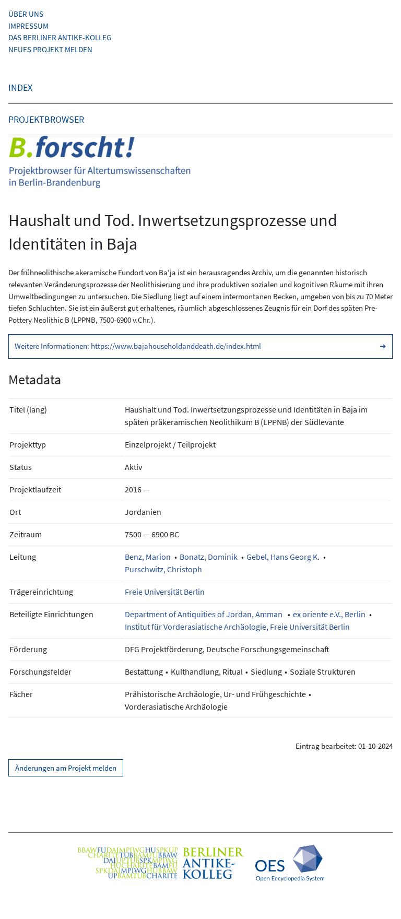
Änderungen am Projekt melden (65, 768)
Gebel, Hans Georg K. (283, 556)
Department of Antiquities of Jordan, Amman (204, 614)
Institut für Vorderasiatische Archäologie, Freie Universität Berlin (237, 626)
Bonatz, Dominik (209, 556)
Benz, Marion (148, 556)
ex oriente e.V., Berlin (329, 614)
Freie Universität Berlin (165, 591)
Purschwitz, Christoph (163, 569)
